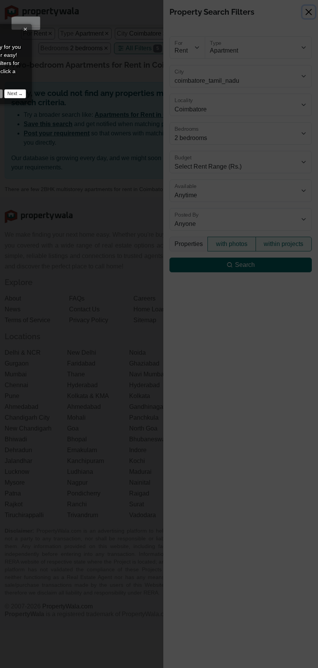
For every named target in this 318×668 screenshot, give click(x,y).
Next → (15, 93)
